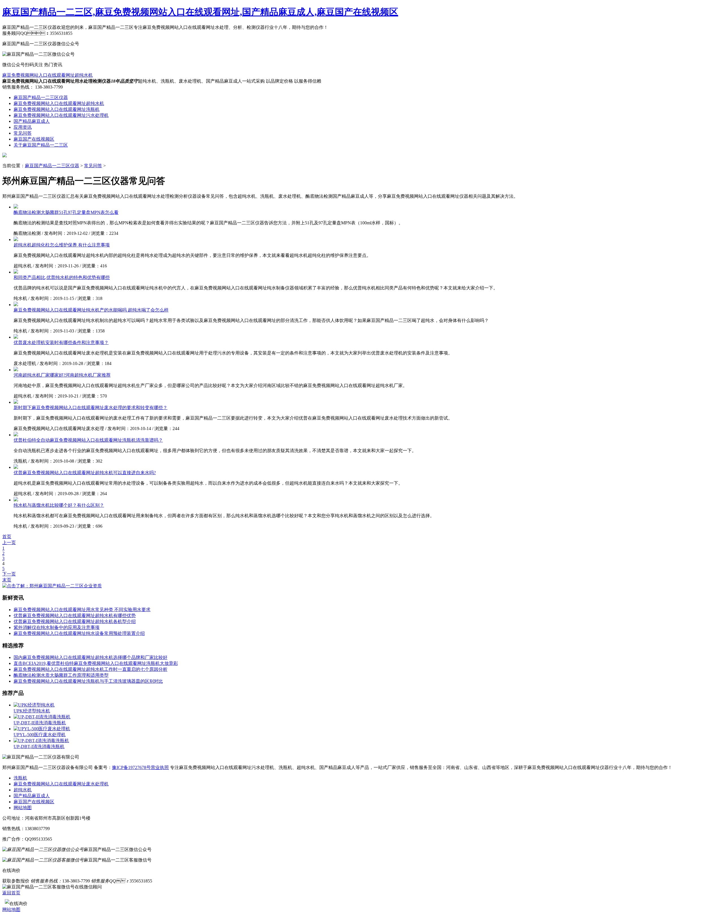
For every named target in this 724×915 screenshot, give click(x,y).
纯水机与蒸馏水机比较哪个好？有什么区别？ (59, 505)
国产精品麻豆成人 (32, 121)
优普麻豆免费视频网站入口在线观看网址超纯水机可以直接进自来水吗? (85, 472)
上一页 (9, 542)
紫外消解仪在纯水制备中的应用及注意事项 (57, 627)
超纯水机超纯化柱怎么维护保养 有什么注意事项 (62, 244)
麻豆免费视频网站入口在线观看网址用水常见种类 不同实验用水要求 (82, 609)
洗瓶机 (20, 778)
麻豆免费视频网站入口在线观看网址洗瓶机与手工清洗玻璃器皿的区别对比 (88, 681)
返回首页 (11, 892)
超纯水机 (23, 789)
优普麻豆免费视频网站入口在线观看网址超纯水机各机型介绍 (75, 621)
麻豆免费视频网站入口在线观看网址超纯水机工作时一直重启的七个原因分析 (90, 669)
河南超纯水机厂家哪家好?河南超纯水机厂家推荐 (62, 375)
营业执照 (160, 767)
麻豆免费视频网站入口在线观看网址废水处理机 (61, 783)
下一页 (9, 574)
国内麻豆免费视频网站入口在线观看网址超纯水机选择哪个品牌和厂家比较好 (90, 657)
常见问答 (23, 133)
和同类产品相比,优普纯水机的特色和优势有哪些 (62, 277)
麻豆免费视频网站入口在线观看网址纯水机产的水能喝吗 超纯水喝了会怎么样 (91, 310)
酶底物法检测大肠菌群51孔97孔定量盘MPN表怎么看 (66, 212)
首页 (6, 536)
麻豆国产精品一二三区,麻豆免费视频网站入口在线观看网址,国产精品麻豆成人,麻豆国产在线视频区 (200, 12)
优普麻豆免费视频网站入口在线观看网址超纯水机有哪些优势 (75, 615)
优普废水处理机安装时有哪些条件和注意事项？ (61, 342)
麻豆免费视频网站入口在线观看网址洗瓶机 (57, 109)
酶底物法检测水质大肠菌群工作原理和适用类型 (61, 675)
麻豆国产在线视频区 (34, 139)
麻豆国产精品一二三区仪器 (41, 97)
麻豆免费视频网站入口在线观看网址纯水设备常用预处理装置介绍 (79, 633)
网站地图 (23, 807)
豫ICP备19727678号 (131, 767)
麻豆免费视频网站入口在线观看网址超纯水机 (47, 75)
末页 (6, 579)
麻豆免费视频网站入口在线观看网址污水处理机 (61, 115)
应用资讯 (23, 127)
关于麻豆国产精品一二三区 (41, 145)
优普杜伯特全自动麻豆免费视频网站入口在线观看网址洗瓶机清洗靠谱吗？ (88, 440)
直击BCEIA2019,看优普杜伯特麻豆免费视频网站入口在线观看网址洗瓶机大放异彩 (96, 663)
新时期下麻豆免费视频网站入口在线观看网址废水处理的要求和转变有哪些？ (90, 407)
